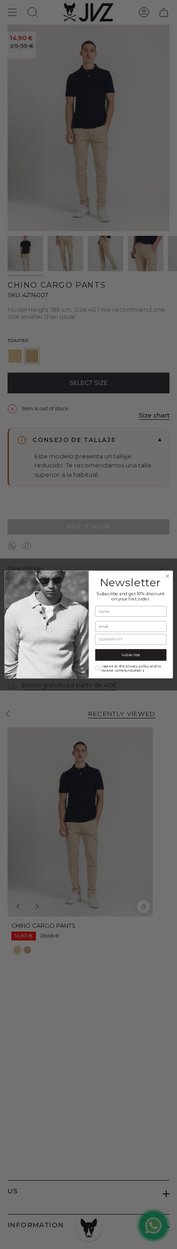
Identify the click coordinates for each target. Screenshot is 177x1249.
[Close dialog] (167, 576)
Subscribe (130, 654)
